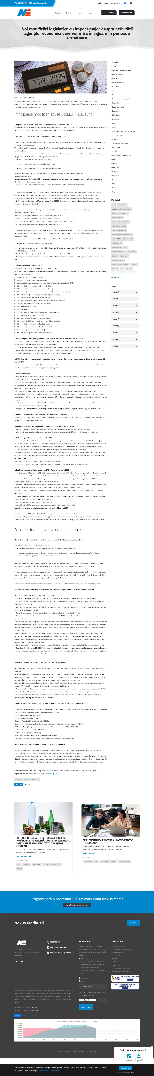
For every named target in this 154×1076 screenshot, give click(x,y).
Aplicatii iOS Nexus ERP (120, 213)
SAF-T (114, 127)
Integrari (115, 139)
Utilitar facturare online (120, 265)
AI (113, 91)
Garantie (26, 864)
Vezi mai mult (116, 277)
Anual (24, 1015)
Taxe (26, 779)
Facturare (115, 176)
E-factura (35, 779)
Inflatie (114, 256)
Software (115, 168)
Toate (114, 67)
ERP (113, 123)
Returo (19, 869)
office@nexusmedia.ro (40, 3)
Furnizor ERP (116, 79)
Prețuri (78, 13)
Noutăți (106, 3)
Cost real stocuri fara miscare (122, 235)
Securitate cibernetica (120, 143)
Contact (113, 3)
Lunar (17, 1015)
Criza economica (117, 252)
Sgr (18, 864)
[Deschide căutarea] (139, 12)
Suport (134, 265)
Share (19, 785)
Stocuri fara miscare (119, 230)
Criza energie (131, 252)
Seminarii (115, 180)
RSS (120, 3)
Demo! (68, 13)
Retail (114, 160)
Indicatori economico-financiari (123, 131)
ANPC (114, 962)
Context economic (118, 83)
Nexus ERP (116, 147)
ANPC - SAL (116, 965)
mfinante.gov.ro (51, 774)
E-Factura (115, 87)
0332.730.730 (22, 3)
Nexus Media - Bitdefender (121, 156)
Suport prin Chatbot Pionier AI (122, 972)
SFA (113, 184)
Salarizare (115, 119)
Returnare (36, 864)
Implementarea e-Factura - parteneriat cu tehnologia (108, 841)
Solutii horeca (117, 135)
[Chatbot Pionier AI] (125, 3)
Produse (58, 13)
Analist (114, 164)
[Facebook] (16, 961)
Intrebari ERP (116, 243)
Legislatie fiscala (118, 107)
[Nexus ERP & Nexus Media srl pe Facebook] (136, 3)
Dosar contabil (124, 861)
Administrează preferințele (125, 1073)
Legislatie (115, 103)
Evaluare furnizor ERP (119, 247)
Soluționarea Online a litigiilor (122, 968)
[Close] (152, 1047)
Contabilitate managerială (121, 99)
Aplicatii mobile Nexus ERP (121, 209)
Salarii (114, 95)
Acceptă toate (125, 1068)
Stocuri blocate (117, 75)
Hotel (114, 188)
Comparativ (32, 1015)
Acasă (99, 3)
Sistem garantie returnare (52, 864)
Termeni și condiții (118, 946)
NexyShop (116, 172)
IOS (113, 205)
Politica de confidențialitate (122, 949)
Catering (115, 192)
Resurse (91, 13)
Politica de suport (118, 953)
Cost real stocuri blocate (120, 222)
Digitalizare (116, 115)
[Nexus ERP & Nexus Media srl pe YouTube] (131, 3)
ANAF (114, 861)
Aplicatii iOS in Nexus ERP (121, 71)
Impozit (18, 779)
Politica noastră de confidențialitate (49, 1071)
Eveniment (116, 111)
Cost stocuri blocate (119, 226)
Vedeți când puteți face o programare (77, 905)
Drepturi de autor (118, 260)
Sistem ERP (116, 239)
